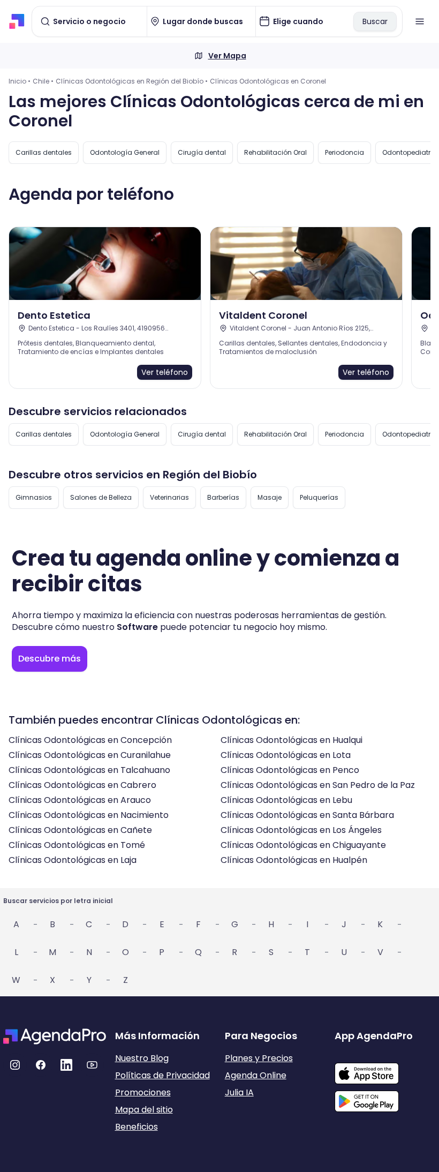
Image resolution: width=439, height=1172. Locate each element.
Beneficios (136, 1127)
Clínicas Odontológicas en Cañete (80, 830)
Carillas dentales (44, 152)
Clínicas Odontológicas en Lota (286, 755)
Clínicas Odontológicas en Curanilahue (90, 755)
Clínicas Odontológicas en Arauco (80, 800)
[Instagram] (15, 1065)
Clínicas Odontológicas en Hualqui (291, 740)
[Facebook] (40, 1065)
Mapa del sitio (144, 1109)
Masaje (270, 497)
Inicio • (20, 81)
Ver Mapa (227, 55)
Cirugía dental (202, 152)
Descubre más (49, 658)
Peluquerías (319, 497)
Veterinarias (169, 497)
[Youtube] (92, 1065)
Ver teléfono (164, 372)
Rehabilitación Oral (275, 152)
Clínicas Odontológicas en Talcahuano (89, 770)
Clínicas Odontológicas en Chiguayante (303, 845)
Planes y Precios (259, 1058)
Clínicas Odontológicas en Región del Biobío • (132, 81)
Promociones (143, 1092)
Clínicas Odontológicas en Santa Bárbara (307, 815)
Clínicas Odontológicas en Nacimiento (89, 815)
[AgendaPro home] (17, 21)
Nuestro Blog (142, 1058)
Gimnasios (34, 497)
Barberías (223, 497)
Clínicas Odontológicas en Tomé (77, 845)
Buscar (375, 21)
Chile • (43, 81)
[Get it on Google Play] (385, 1098)
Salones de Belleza (101, 497)
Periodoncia (344, 152)
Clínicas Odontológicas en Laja (73, 860)
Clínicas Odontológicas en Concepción (90, 740)
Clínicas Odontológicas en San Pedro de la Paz (318, 785)
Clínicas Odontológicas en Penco (290, 770)
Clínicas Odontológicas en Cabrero (82, 785)
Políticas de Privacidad (162, 1075)
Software (137, 627)
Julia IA (239, 1092)
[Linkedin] (66, 1065)
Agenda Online (255, 1075)
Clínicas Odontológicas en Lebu (286, 800)
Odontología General (125, 152)
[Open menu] (419, 21)
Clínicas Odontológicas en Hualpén (294, 860)
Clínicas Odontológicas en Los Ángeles (301, 830)
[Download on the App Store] (385, 1068)
